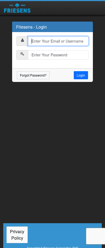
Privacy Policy (17, 234)
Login (81, 75)
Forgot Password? (33, 75)
